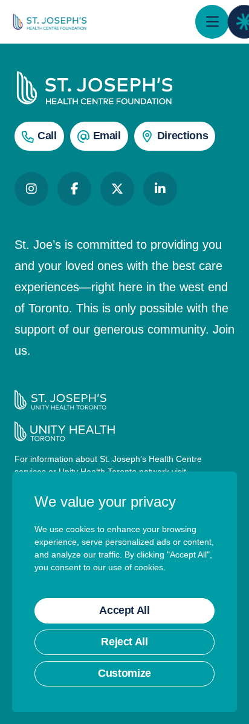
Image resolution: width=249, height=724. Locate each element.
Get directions (182, 136)
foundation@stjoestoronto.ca (107, 136)
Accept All (124, 610)
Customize (124, 673)
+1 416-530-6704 (47, 136)
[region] (124, 592)
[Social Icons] (31, 189)
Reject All (124, 642)
